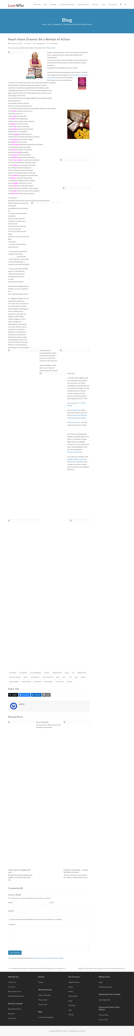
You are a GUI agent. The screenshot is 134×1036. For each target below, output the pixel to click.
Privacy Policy (103, 1015)
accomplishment (35, 673)
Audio (70, 1001)
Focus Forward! (42, 722)
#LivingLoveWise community (77, 459)
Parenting (71, 1005)
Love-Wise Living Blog (45, 1017)
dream (25, 677)
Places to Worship (44, 995)
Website (11, 911)
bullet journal (81, 673)
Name (10, 902)
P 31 (70, 677)
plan (76, 677)
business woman (14, 677)
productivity (48, 681)
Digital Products (74, 982)
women (69, 681)
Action (67, 673)
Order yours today (73, 422)
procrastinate (26, 681)
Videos (70, 991)
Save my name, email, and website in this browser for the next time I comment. (36, 919)
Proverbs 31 (60, 681)
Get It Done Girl (48, 677)
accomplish (23, 673)
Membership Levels (105, 987)
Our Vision (11, 987)
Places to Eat (42, 1004)
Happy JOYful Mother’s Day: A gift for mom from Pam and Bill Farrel (101, 968)
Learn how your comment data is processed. (48, 958)
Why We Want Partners (16, 996)
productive (37, 681)
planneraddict (14, 681)
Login (100, 982)
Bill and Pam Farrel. (62, 1031)
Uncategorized (40, 43)
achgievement (57, 673)
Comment (12, 924)
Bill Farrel (11, 1014)
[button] (120, 4)
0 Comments (53, 43)
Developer (79, 462)
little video (77, 410)
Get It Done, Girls (48, 48)
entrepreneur (35, 677)
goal (57, 677)
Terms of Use (103, 1019)
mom (64, 677)
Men (70, 1010)
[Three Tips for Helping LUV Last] (21, 794)
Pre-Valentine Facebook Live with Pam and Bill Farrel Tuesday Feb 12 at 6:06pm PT (37, 968)
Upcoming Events (105, 1000)
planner (83, 677)
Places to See (42, 1000)
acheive (46, 673)
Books (70, 987)
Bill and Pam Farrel (14, 991)
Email (52, 902)
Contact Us (12, 982)
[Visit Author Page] (13, 706)
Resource (71, 462)
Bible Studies (72, 996)
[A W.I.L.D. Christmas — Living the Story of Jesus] (76, 794)
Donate (40, 982)
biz (73, 673)
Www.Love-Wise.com (75, 452)
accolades (12, 673)
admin (29, 43)
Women (71, 1015)
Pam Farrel (11, 1018)
